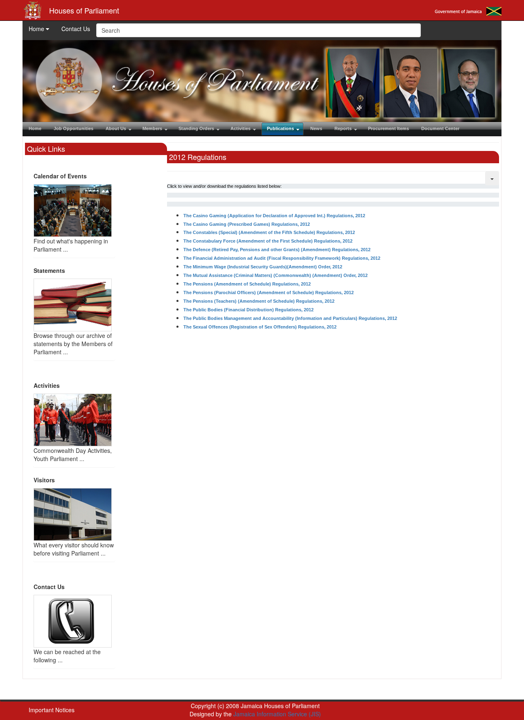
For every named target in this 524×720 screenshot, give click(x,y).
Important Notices (52, 710)
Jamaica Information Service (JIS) (277, 714)
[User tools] (492, 178)
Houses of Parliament (84, 10)
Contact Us (75, 29)
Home (37, 29)
